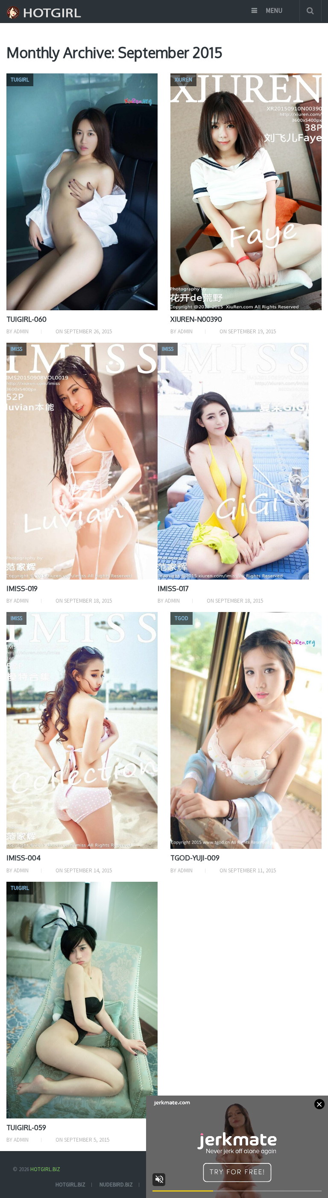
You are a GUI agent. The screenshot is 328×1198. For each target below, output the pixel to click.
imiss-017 (173, 588)
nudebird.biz (116, 1184)
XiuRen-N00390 (196, 319)
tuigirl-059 (26, 1127)
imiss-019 (22, 588)
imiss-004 (23, 858)
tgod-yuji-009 (195, 858)
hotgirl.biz (70, 1184)
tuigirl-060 (26, 319)
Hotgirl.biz (45, 1169)
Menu (274, 10)
